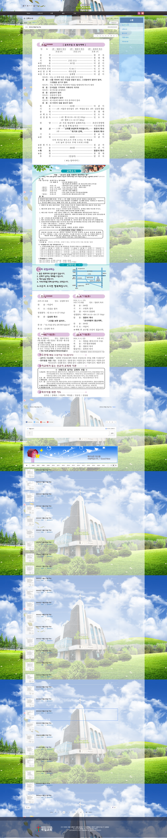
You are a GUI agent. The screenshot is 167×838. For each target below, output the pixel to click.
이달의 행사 (125, 37)
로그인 (30, 5)
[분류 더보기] (108, 465)
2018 (88, 465)
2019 (93, 465)
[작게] (103, 35)
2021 (103, 465)
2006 (33, 465)
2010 (53, 465)
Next (90, 812)
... (83, 812)
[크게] (100, 35)
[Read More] (71, 473)
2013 (63, 465)
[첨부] (116, 35)
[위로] (105, 35)
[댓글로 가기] (111, 35)
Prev (51, 812)
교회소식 (124, 29)
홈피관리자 (28, 31)
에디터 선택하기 (111, 428)
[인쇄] (113, 35)
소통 (51, 13)
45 (86, 812)
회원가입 (37, 5)
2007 (38, 465)
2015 (73, 465)
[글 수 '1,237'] (27, 465)
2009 (48, 465)
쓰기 (114, 807)
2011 (58, 465)
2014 (68, 465)
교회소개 (40, 13)
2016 (78, 465)
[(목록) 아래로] (108, 35)
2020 (98, 465)
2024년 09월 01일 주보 (35, 27)
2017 (83, 465)
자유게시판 (125, 41)
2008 (43, 465)
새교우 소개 (125, 25)
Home (28, 13)
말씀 (63, 13)
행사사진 (124, 33)
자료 (75, 13)
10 (80, 812)
